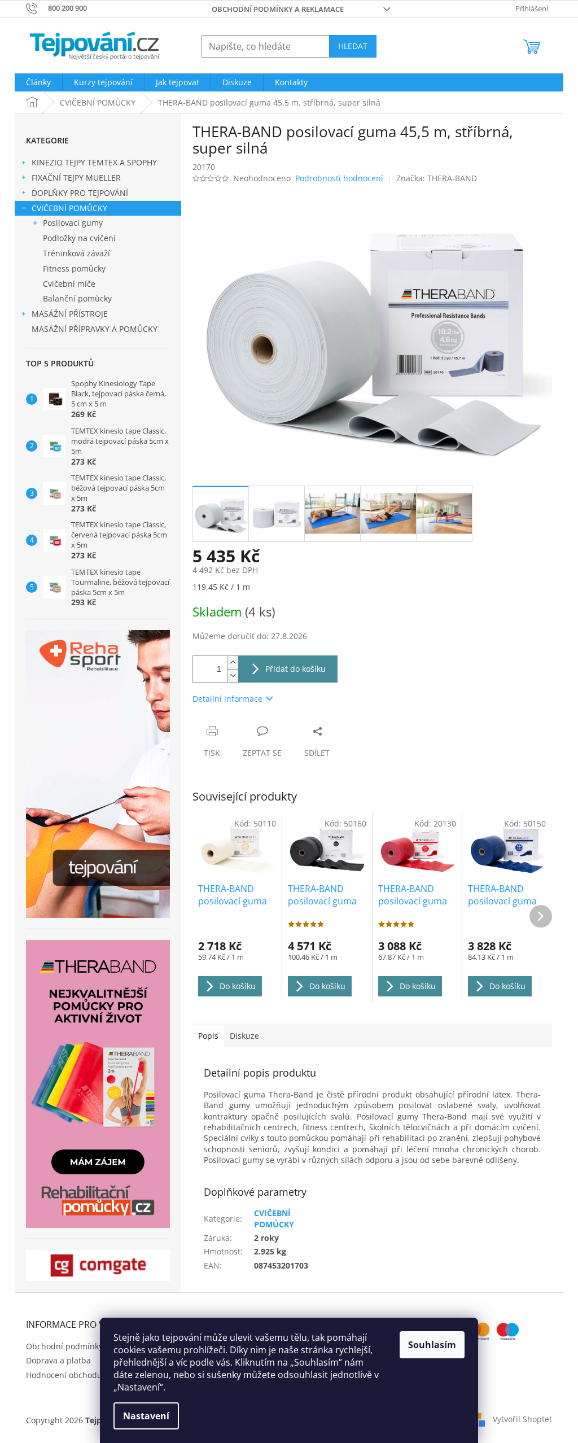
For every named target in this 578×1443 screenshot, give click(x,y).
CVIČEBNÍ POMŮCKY (69, 208)
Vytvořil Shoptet (522, 1419)
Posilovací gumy (73, 222)
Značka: (436, 178)
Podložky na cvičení (79, 238)
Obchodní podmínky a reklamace (278, 9)
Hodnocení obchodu (64, 1375)
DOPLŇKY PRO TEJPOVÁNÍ (80, 192)
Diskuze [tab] (244, 1035)
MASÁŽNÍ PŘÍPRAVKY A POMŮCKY (94, 328)
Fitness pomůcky (74, 268)
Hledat (352, 46)
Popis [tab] (208, 1035)
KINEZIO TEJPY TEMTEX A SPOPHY (94, 162)
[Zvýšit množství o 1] (232, 662)
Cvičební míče (69, 283)
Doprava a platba (58, 1360)
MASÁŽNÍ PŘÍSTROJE (70, 313)
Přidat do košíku (295, 668)
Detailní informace (227, 698)
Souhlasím (432, 1345)
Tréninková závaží (76, 253)
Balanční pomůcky (77, 298)
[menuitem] (38, 82)
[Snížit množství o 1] (232, 675)
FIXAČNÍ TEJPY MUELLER (76, 177)
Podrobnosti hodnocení (339, 178)
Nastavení (146, 1416)
